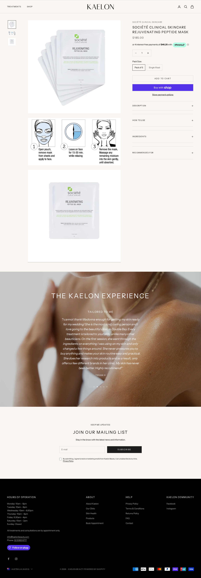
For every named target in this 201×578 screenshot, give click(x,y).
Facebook (171, 503)
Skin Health (91, 513)
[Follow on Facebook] (8, 558)
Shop (30, 6)
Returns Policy (132, 513)
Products (90, 518)
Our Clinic (90, 508)
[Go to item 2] (12, 33)
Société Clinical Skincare (147, 22)
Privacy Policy (68, 461)
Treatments (14, 6)
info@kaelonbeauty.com (18, 537)
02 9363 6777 (20, 540)
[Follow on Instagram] (16, 558)
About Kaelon (92, 503)
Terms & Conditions (135, 508)
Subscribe (124, 449)
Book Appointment (94, 523)
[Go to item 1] (12, 24)
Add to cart (163, 78)
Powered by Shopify (94, 569)
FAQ (128, 518)
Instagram (171, 508)
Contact (129, 523)
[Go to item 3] (12, 42)
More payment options (162, 94)
